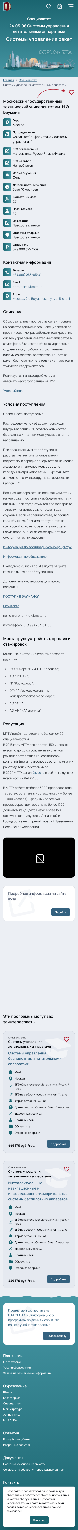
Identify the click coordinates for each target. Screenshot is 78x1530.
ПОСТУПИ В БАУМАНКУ (21, 596)
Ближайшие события (16, 1439)
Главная (8, 80)
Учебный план (14, 390)
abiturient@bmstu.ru (28, 286)
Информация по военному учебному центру (37, 547)
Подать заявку (56, 1336)
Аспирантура (12, 1414)
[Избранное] (71, 92)
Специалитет (12, 1403)
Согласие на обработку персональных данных (33, 1469)
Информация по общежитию (25, 556)
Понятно (39, 1520)
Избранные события (16, 1445)
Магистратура (12, 1409)
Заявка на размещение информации (27, 1373)
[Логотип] (7, 6)
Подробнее (58, 1144)
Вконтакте (11, 606)
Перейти (60, 912)
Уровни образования (17, 1367)
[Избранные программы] (60, 6)
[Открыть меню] (71, 6)
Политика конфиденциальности (24, 1464)
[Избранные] (48, 6)
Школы (7, 1392)
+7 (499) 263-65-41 (27, 274)
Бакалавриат (11, 1398)
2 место (39, 772)
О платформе (12, 1362)
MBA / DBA (10, 1420)
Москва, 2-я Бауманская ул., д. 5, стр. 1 (41, 298)
